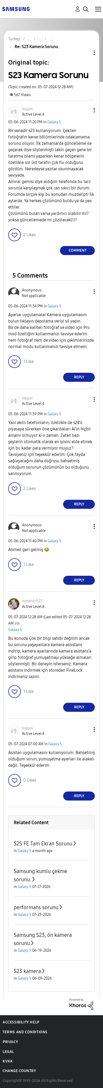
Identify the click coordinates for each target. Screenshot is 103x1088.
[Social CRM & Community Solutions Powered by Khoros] (81, 1003)
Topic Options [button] (85, 53)
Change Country (19, 1071)
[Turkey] (16, 8)
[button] (85, 110)
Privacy (10, 1042)
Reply (79, 377)
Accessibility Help (21, 1022)
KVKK (8, 1061)
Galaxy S (54, 122)
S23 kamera (27, 971)
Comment (77, 250)
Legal (8, 1051)
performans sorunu (36, 907)
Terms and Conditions (25, 1032)
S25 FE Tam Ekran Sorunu (43, 843)
